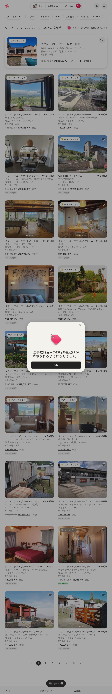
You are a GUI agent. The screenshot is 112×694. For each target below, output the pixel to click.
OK (56, 365)
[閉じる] (80, 325)
